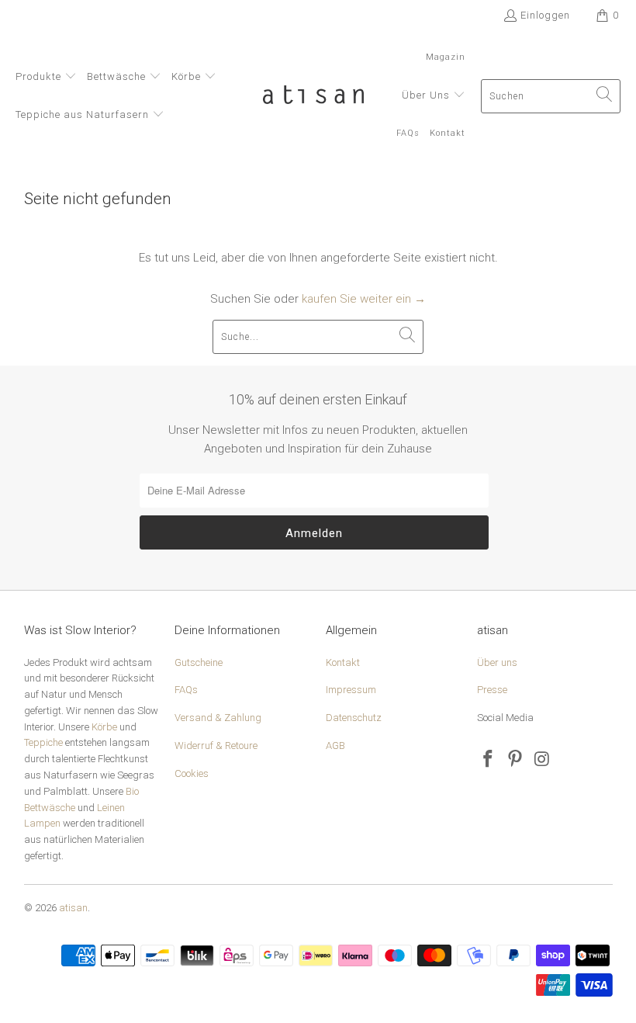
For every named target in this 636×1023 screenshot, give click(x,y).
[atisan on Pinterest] (515, 760)
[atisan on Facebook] (488, 760)
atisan (73, 908)
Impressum (351, 689)
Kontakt (343, 662)
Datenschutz (354, 717)
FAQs (186, 689)
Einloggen (545, 15)
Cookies (192, 773)
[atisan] (313, 96)
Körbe (104, 727)
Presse (492, 689)
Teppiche (43, 742)
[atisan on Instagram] (542, 760)
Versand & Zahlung (218, 717)
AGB (335, 745)
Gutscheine (199, 662)
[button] (46, 77)
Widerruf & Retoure (216, 745)
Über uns (497, 662)
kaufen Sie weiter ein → (364, 299)
